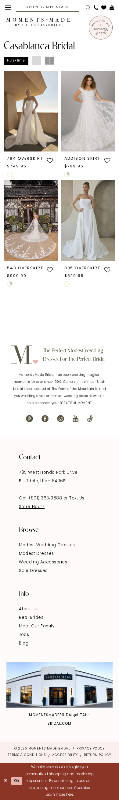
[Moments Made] (38, 22)
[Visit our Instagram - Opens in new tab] (60, 419)
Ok (17, 781)
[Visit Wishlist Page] (104, 7)
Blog (23, 643)
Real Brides (31, 618)
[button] (8, 8)
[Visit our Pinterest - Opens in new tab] (29, 419)
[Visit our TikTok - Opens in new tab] (90, 419)
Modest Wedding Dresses (47, 545)
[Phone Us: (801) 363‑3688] (95, 8)
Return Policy (97, 755)
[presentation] (31, 111)
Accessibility (65, 755)
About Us (28, 609)
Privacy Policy (91, 748)
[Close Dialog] (5, 781)
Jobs (24, 635)
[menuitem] (8, 8)
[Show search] (88, 8)
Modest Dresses (36, 554)
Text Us (77, 498)
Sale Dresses (33, 571)
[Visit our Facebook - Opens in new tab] (45, 419)
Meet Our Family (36, 626)
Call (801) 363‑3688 (41, 498)
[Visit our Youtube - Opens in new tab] (75, 419)
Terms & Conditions (27, 755)
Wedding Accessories (43, 562)
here (69, 795)
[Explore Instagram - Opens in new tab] (59, 685)
